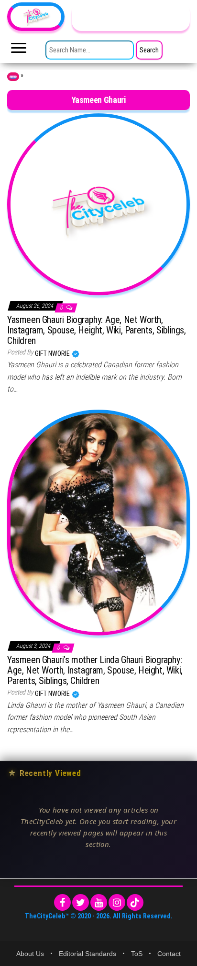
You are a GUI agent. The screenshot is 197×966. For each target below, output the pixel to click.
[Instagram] (117, 902)
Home (13, 77)
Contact (169, 953)
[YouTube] (98, 902)
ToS (136, 953)
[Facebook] (62, 902)
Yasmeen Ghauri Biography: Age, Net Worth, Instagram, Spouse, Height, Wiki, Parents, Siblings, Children (96, 330)
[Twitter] (80, 902)
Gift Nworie (53, 353)
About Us (30, 953)
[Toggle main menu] (18, 50)
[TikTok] (135, 902)
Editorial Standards (87, 953)
